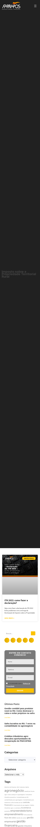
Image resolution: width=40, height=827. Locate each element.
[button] (6, 640)
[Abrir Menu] (35, 6)
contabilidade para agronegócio (13, 800)
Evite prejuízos (28, 814)
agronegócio (14, 791)
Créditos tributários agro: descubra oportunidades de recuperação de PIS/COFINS (17, 738)
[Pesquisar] (33, 633)
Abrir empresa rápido (23, 787)
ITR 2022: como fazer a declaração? (16, 601)
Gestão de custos (21, 818)
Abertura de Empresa (10, 787)
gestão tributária (25, 826)
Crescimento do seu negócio (21, 805)
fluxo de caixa (10, 818)
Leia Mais (7, 717)
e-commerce (17, 808)
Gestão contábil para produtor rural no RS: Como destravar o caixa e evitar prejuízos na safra (19, 710)
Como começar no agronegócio (16, 794)
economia (7, 811)
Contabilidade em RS (22, 797)
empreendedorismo (21, 810)
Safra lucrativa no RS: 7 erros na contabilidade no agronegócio (19, 725)
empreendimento (13, 814)
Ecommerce (26, 808)
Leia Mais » (9, 618)
